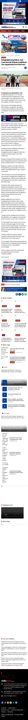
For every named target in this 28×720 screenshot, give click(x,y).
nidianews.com (4, 67)
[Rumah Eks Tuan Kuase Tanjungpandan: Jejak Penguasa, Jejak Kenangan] (5, 439)
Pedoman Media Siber (17, 710)
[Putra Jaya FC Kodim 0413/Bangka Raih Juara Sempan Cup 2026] (7, 304)
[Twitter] (19, 294)
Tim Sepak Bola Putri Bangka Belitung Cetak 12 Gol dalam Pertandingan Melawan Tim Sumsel (17, 359)
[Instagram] (8, 702)
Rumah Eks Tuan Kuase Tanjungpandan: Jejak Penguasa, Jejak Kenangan (17, 438)
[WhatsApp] (25, 294)
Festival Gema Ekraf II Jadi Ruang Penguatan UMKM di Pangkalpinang (12, 664)
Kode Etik (3, 708)
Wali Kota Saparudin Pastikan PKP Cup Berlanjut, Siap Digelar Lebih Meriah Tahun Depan (21, 340)
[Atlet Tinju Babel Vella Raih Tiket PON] (5, 351)
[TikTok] (13, 702)
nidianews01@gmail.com (10, 696)
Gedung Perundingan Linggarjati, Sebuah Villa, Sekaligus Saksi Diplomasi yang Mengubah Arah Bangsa (16, 471)
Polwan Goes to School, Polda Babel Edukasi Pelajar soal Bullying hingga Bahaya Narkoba (12, 659)
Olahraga (4, 57)
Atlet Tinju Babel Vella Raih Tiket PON (17, 349)
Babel (23, 141)
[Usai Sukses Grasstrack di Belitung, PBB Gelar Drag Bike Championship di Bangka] (21, 304)
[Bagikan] (25, 68)
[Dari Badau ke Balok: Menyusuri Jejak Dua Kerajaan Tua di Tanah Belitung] (5, 454)
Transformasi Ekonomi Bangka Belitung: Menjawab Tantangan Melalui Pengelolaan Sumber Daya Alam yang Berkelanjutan (16, 405)
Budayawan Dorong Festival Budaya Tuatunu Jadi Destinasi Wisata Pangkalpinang (12, 642)
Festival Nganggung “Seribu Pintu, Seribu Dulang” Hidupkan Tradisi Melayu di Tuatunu (13, 648)
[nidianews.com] (8, 27)
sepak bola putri (16, 284)
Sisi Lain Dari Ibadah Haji (14, 394)
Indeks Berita (11, 708)
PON (8, 284)
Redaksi (3, 712)
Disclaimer (10, 712)
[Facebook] (17, 294)
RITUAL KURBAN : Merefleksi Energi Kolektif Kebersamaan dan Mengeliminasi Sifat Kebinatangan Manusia (16, 399)
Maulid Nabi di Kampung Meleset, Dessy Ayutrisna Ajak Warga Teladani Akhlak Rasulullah (14, 653)
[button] (23, 27)
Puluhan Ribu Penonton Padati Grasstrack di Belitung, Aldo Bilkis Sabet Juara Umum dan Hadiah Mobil (6, 325)
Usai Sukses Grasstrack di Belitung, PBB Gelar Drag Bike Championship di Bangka (20, 311)
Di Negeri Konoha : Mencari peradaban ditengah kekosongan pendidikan (15, 388)
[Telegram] (22, 294)
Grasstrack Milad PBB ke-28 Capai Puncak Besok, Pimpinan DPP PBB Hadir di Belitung (20, 325)
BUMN (3, 335)
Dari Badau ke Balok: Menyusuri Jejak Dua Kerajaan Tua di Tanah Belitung (16, 453)
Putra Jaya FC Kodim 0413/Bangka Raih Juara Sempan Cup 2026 (6, 311)
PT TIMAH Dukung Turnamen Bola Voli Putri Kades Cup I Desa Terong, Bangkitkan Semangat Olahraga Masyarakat (7, 340)
